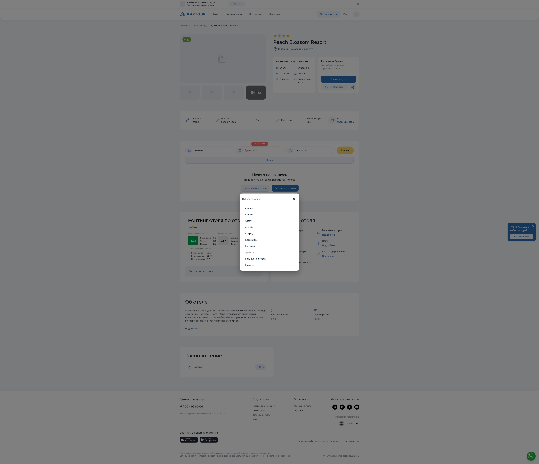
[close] (294, 199)
